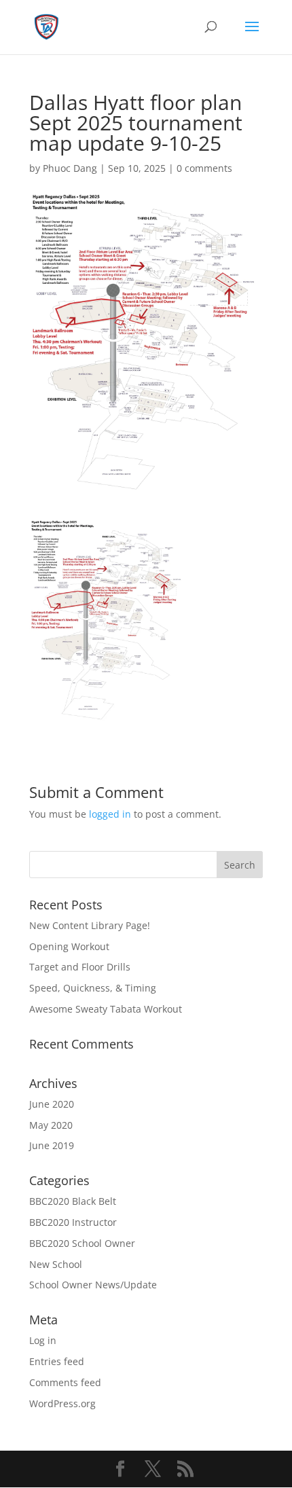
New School (55, 1264)
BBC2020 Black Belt (72, 1201)
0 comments (204, 168)
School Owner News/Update (93, 1284)
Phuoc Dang (70, 168)
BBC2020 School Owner (82, 1243)
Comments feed (65, 1382)
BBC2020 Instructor (73, 1222)
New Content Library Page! (89, 925)
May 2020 (51, 1125)
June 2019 (51, 1145)
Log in (42, 1340)
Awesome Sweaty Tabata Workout (105, 1008)
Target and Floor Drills (79, 966)
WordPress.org (62, 1403)
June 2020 (51, 1103)
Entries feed (56, 1361)
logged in (110, 813)
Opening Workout (69, 946)
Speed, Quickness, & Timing (92, 987)
